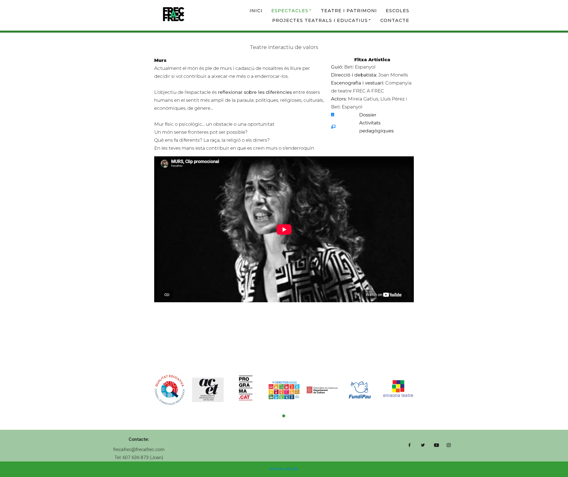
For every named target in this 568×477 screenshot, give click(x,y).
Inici (256, 10)
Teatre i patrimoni (349, 10)
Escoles (397, 10)
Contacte (394, 20)
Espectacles (289, 10)
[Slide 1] (284, 416)
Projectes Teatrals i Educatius (320, 20)
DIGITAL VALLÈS (284, 469)
